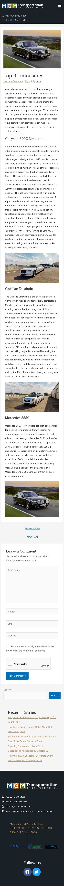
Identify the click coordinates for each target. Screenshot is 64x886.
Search (7, 689)
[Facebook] (27, 872)
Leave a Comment (13, 81)
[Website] (32, 636)
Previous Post (32, 528)
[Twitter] (36, 872)
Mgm (27, 81)
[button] (59, 6)
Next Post (32, 536)
